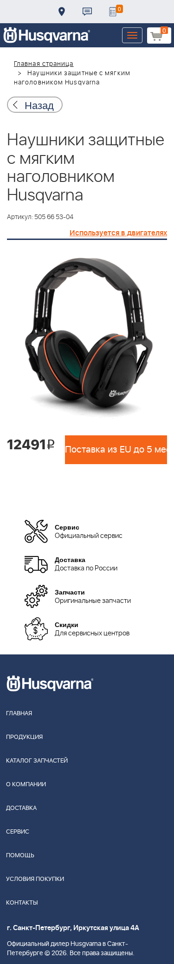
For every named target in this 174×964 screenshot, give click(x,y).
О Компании (26, 784)
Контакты (87, 11)
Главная (19, 713)
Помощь (20, 855)
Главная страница (44, 64)
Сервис (17, 832)
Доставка (61, 11)
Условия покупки (35, 879)
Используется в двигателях (118, 233)
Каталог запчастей (37, 761)
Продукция (24, 737)
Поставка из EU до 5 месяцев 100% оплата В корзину (116, 450)
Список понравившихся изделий (112, 11)
